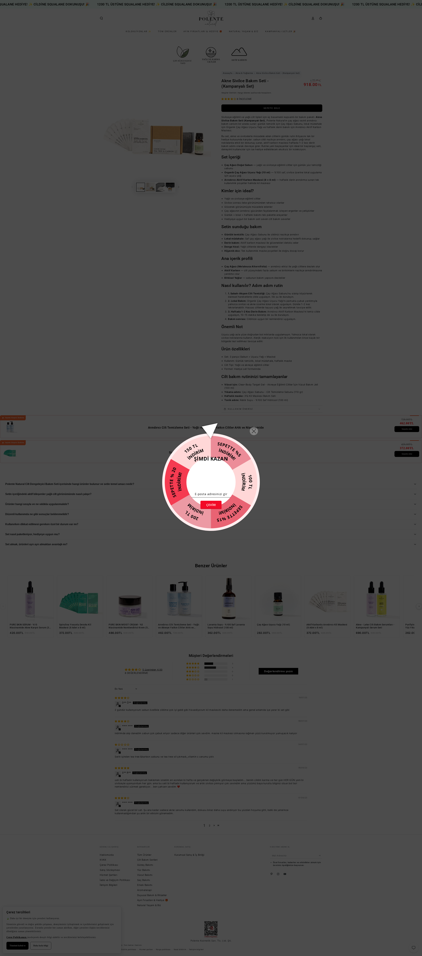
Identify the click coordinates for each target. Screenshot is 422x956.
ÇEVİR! (211, 505)
